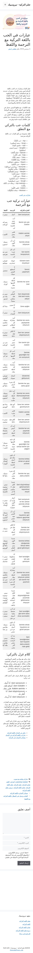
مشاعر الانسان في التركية (17, 738)
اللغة (8, 782)
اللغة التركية (26, 924)
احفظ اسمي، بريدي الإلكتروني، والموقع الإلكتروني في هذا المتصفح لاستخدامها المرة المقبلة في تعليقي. (16, 855)
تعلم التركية (17, 785)
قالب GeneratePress (16, 950)
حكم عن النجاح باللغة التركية (16, 733)
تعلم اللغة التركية (24, 921)
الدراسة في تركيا (24, 934)
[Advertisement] (16, 70)
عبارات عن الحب (24, 195)
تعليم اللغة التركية (19, 788)
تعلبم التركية (26, 785)
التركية (12, 782)
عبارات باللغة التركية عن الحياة (16, 735)
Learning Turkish (22, 782)
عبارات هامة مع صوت (21, 779)
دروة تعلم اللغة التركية (23, 931)
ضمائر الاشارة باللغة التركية (19, 793)
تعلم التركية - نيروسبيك (19, 4)
